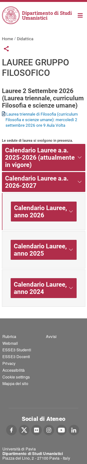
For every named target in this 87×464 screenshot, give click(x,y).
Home (80, 15)
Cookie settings (16, 377)
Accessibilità (13, 370)
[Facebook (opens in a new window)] (11, 429)
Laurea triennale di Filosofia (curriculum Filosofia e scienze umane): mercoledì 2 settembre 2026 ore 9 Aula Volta (42, 120)
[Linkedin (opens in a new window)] (73, 429)
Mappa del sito (15, 383)
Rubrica (9, 336)
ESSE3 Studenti (16, 350)
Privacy (8, 363)
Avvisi (51, 336)
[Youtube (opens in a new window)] (61, 429)
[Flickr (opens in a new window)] (36, 429)
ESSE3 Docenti (16, 356)
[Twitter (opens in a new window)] (24, 429)
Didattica (25, 38)
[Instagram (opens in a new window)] (49, 429)
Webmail (10, 343)
